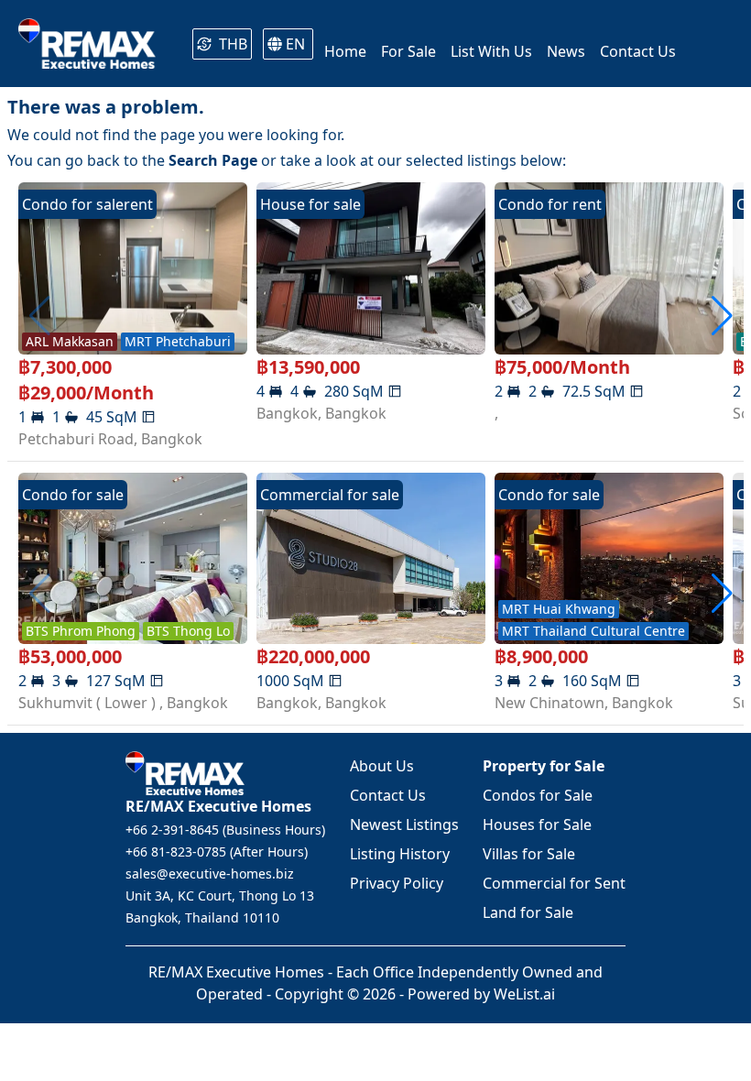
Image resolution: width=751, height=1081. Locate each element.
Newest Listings (404, 824)
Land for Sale (528, 912)
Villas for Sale (529, 854)
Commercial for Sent (554, 883)
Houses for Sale (537, 824)
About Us (382, 766)
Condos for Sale (538, 795)
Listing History (400, 854)
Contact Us (388, 795)
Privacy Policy (396, 883)
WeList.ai (524, 994)
